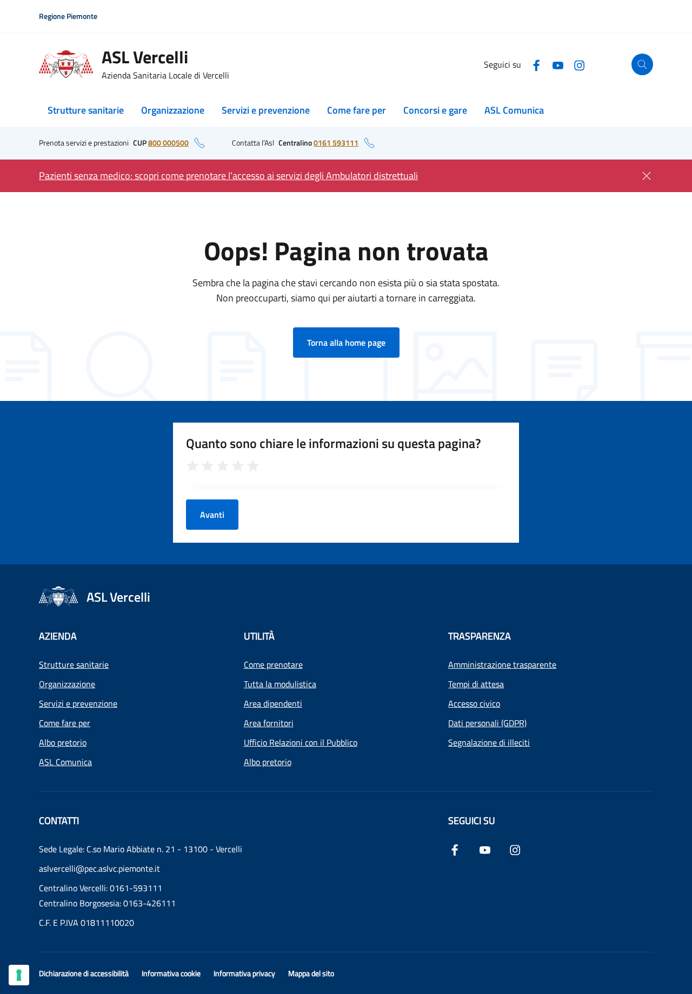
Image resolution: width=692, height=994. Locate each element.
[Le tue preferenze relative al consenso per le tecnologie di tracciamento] (19, 975)
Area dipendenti (273, 703)
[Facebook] (536, 64)
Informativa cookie (171, 973)
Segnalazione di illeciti (489, 742)
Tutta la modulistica (280, 683)
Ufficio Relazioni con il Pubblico (300, 742)
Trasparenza (479, 636)
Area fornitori (269, 722)
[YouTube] (557, 64)
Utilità (259, 636)
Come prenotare (273, 664)
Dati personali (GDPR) (487, 722)
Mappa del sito (311, 973)
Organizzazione (172, 110)
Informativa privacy (244, 973)
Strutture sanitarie (86, 110)
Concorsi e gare (435, 110)
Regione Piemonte (68, 16)
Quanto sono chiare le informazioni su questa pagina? (333, 443)
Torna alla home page (346, 342)
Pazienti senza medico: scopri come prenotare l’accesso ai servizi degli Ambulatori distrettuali (228, 175)
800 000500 (168, 142)
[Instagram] (579, 64)
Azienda (58, 636)
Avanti (212, 514)
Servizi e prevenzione (266, 110)
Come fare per (356, 110)
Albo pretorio (62, 742)
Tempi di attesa (476, 683)
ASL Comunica (514, 110)
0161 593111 (336, 142)
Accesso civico (474, 703)
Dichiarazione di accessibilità (84, 973)
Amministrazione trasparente (502, 664)
